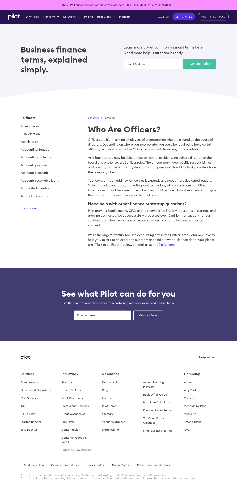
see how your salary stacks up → (151, 5)
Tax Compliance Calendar (153, 421)
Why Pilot (190, 390)
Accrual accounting (35, 196)
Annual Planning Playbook (153, 384)
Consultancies (70, 429)
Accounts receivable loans (40, 180)
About (188, 382)
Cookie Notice (121, 465)
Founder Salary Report (157, 410)
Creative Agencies (73, 414)
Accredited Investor (35, 188)
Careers (189, 398)
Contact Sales (199, 64)
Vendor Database (113, 421)
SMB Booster (29, 429)
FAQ (186, 429)
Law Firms (67, 421)
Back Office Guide (155, 394)
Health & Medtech (73, 390)
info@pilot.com (164, 245)
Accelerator (29, 142)
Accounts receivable (35, 173)
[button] (51, 16)
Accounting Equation (36, 149)
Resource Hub (111, 382)
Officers (29, 118)
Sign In (163, 17)
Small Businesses (72, 398)
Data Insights (110, 429)
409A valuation (32, 126)
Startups (66, 382)
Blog (105, 390)
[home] (14, 17)
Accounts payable (34, 165)
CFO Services (29, 398)
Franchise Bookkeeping (76, 450)
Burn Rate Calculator (156, 402)
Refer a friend (193, 421)
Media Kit (190, 414)
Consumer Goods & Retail (74, 440)
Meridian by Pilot (195, 406)
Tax (23, 406)
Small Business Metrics (157, 430)
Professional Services (75, 406)
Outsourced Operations (36, 390)
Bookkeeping (29, 382)
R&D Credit (28, 414)
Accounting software (36, 157)
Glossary (93, 118)
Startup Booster (31, 421)
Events (106, 398)
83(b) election (30, 134)
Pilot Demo (109, 406)
